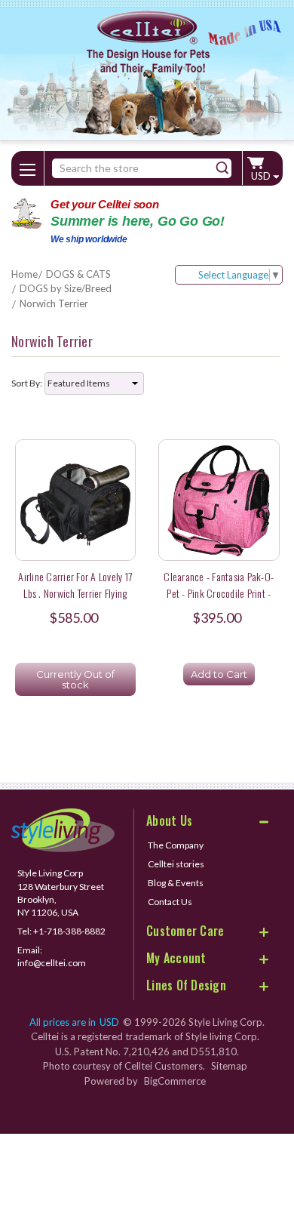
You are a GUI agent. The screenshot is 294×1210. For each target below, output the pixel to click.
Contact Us (170, 901)
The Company (176, 845)
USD (262, 176)
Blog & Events (176, 882)
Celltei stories (176, 864)
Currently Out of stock (75, 679)
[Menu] (28, 167)
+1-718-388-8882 (69, 931)
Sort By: (26, 383)
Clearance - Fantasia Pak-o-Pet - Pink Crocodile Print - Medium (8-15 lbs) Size (219, 592)
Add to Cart (219, 674)
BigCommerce (175, 1081)
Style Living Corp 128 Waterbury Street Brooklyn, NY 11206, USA (60, 892)
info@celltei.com (51, 962)
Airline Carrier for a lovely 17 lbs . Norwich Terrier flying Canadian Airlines (75, 592)
